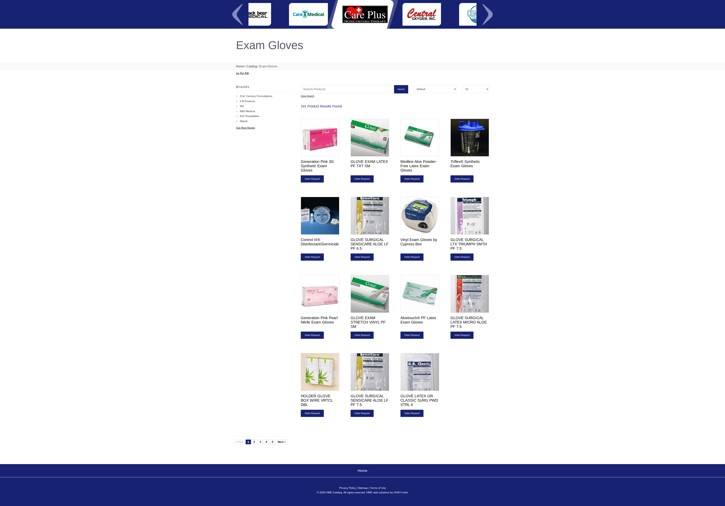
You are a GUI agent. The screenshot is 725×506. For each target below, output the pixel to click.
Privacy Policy (347, 487)
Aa (237, 73)
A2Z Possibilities (249, 116)
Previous (237, 14)
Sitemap (363, 487)
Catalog (251, 66)
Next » (282, 441)
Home (240, 66)
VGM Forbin (401, 492)
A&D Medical (247, 111)
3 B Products (247, 101)
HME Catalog (334, 492)
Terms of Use (378, 487)
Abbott (244, 121)
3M (242, 106)
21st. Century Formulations (256, 96)
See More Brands (245, 127)
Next (488, 14)
